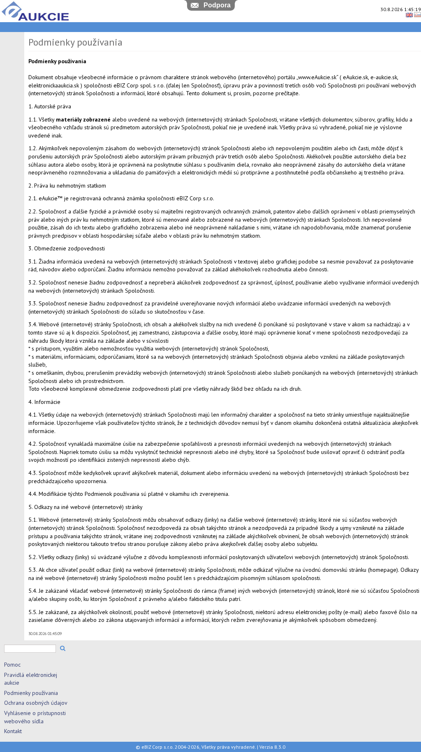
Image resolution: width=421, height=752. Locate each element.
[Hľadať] (62, 648)
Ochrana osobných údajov (35, 702)
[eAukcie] (35, 20)
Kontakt (13, 731)
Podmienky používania (31, 693)
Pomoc (12, 664)
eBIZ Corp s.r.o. (157, 747)
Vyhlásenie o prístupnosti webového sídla (35, 717)
